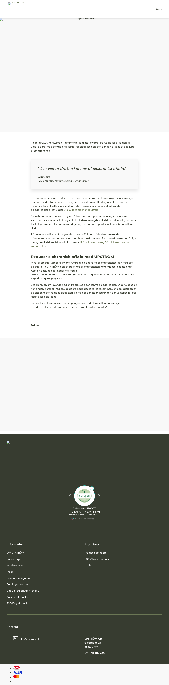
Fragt (10, 571)
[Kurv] (150, 9)
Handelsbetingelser (18, 578)
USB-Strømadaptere (96, 559)
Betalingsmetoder (17, 584)
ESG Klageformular (18, 603)
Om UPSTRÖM (15, 552)
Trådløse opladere (95, 552)
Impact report (15, 559)
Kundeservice (15, 565)
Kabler (88, 565)
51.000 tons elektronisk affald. (81, 209)
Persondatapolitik (17, 597)
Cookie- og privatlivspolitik (23, 590)
